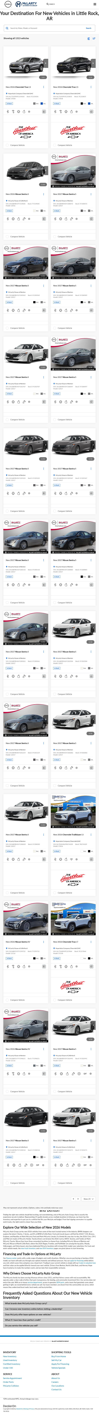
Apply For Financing (60, 1364)
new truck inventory (28, 1248)
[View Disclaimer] (29, 111)
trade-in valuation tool (87, 1263)
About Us (55, 1378)
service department (35, 1282)
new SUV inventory (46, 1248)
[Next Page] (78, 1199)
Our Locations (57, 1386)
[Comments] (44, 111)
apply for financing (77, 1261)
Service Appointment (12, 1378)
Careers (54, 1382)
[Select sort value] (93, 38)
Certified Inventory (11, 1364)
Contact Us (56, 1389)
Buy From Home (58, 1356)
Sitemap (25, 1409)
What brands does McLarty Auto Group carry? (26, 1303)
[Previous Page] (73, 1199)
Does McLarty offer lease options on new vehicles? (28, 1314)
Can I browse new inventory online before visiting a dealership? (33, 1309)
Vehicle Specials (58, 1368)
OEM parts (60, 1282)
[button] (45, 63)
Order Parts (8, 1382)
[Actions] (43, 87)
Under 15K (8, 1368)
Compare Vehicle (17, 145)
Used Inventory (10, 1360)
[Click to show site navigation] (95, 4)
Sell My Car (56, 1360)
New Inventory (9, 1356)
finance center (11, 1258)
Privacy (31, 1409)
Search (88, 28)
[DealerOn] (9, 1406)
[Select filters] (88, 38)
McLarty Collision (11, 1386)
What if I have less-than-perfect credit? (23, 1320)
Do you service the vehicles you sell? (21, 1325)
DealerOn (19, 1409)
